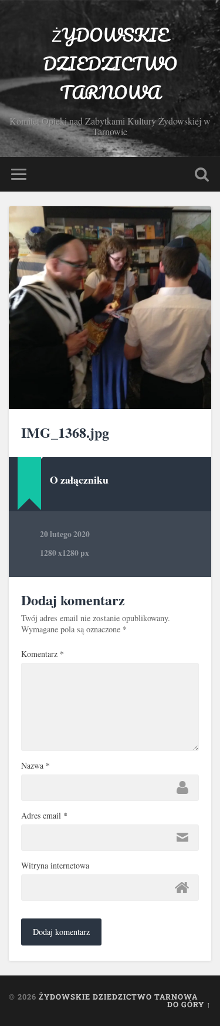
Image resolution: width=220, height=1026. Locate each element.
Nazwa (35, 766)
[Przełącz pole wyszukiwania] (202, 174)
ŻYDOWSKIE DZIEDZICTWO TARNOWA (110, 64)
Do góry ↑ (189, 1004)
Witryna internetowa (55, 865)
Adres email (44, 816)
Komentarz (42, 654)
